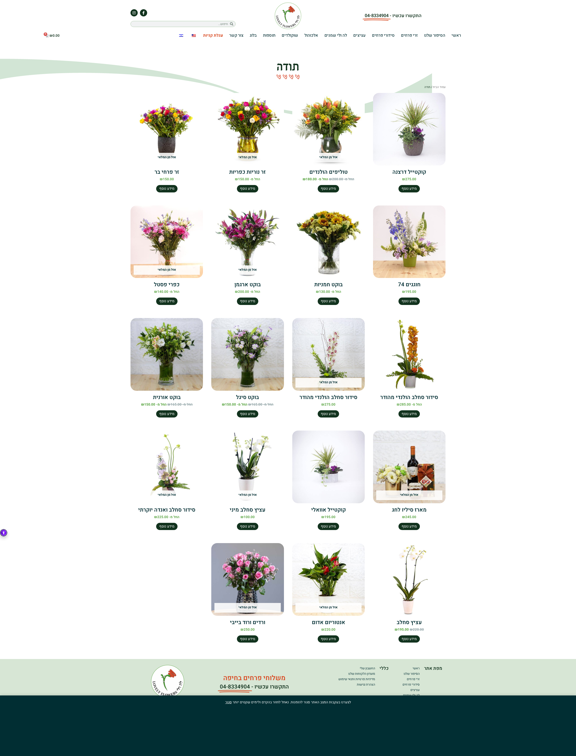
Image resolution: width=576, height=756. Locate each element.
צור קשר (236, 35)
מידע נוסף (409, 188)
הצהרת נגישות (366, 684)
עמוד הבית (439, 87)
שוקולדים (290, 35)
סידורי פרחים (383, 35)
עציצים (359, 35)
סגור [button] (228, 702)
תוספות (269, 35)
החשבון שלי (367, 668)
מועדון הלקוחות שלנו (361, 673)
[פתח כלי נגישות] (3, 532)
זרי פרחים (409, 35)
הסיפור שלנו (434, 35)
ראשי (456, 35)
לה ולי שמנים (335, 35)
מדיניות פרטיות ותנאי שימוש (356, 679)
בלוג (253, 35)
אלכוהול (311, 35)
